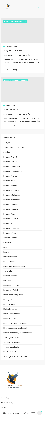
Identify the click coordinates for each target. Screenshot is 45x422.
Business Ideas (9, 181)
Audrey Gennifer (9, 55)
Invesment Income (11, 285)
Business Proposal (10, 219)
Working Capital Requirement (15, 356)
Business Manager (10, 204)
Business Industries (11, 185)
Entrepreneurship (10, 257)
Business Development (12, 171)
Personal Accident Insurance (15, 80)
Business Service (10, 223)
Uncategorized (9, 352)
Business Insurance (11, 190)
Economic (7, 252)
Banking (6, 152)
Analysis (6, 143)
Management (9, 299)
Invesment (7, 280)
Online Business (9, 318)
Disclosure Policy (24, 393)
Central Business (10, 238)
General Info (8, 271)
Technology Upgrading (12, 342)
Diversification (9, 247)
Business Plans (9, 214)
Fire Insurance (9, 261)
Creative (7, 242)
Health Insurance (10, 276)
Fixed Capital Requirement (15, 21)
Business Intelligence (11, 195)
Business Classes (10, 162)
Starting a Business (11, 337)
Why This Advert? (12, 50)
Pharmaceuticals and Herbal (15, 328)
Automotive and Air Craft (13, 147)
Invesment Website (11, 290)
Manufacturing (9, 304)
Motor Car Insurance (11, 314)
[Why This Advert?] (22, 30)
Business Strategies (11, 228)
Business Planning (10, 209)
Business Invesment (11, 200)
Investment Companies (13, 295)
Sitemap (36, 393)
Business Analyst (10, 157)
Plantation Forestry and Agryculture (17, 333)
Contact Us (10, 393)
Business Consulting (11, 166)
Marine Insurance (10, 309)
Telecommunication (11, 347)
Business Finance (10, 176)
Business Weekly (10, 233)
